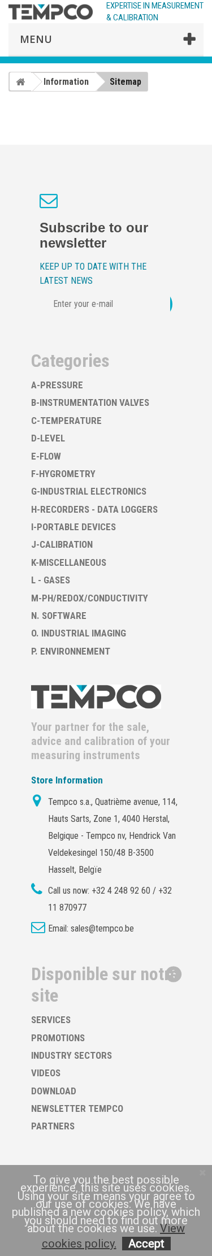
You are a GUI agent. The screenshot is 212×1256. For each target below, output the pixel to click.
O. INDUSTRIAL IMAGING (78, 633)
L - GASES (50, 580)
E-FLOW (46, 456)
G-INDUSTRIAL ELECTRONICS (88, 491)
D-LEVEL (48, 438)
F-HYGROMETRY (63, 473)
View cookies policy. (113, 1236)
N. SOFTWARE (58, 615)
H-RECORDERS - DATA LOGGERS (94, 509)
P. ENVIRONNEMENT (70, 651)
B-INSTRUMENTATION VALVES (90, 402)
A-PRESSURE (57, 385)
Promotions (58, 1037)
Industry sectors (71, 1055)
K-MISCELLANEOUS (68, 562)
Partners (53, 1126)
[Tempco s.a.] (50, 12)
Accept (146, 1243)
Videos (45, 1073)
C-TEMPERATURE (66, 420)
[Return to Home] (20, 81)
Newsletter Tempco (77, 1108)
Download (53, 1091)
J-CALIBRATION (62, 544)
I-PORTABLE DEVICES (73, 526)
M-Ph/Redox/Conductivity (89, 598)
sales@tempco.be (102, 928)
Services (51, 1019)
